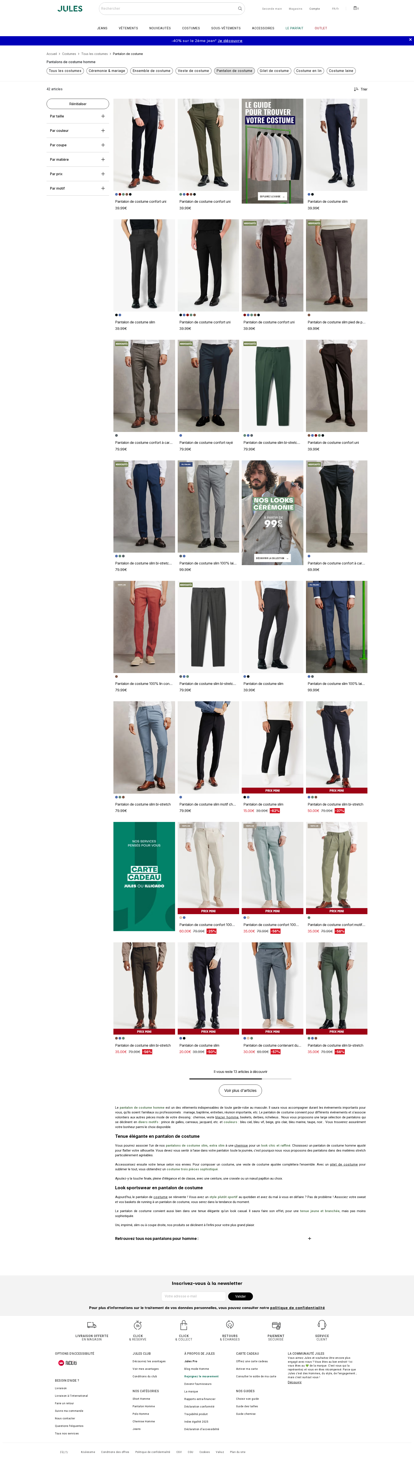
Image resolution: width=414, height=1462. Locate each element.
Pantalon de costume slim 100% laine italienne (215, 563)
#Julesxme (88, 1452)
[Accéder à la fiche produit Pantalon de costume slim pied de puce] (337, 265)
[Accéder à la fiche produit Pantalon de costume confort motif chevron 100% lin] (337, 868)
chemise (241, 1145)
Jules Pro (191, 1361)
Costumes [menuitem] (191, 28)
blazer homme (227, 1117)
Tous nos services (67, 1433)
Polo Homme (141, 1413)
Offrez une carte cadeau (252, 1361)
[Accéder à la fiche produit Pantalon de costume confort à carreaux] (144, 386)
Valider (240, 1296)
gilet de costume (344, 1164)
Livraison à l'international (71, 1395)
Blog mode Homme (196, 1368)
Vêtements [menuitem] (128, 28)
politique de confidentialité (297, 1308)
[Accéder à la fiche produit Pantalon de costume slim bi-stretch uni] (272, 386)
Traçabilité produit (196, 1414)
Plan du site (237, 1452)
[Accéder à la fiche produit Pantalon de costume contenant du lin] (272, 988)
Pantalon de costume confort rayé (206, 442)
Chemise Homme (144, 1421)
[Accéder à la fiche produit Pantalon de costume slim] (337, 145)
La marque (191, 1391)
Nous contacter (65, 1418)
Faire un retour (64, 1403)
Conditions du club (145, 1376)
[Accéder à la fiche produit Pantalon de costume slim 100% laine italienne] (208, 506)
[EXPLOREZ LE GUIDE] (272, 151)
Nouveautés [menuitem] (160, 28)
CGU (190, 1452)
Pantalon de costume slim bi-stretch (143, 804)
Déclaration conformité (199, 1406)
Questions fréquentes (69, 1426)
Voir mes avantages (146, 1368)
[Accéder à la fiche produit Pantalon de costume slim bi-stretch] (144, 747)
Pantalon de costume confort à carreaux (146, 442)
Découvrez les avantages (149, 1361)
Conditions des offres (115, 1452)
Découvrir (295, 1382)
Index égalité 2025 (196, 1421)
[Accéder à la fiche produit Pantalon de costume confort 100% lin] (208, 868)
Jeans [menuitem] (102, 28)
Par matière (59, 159)
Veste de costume (193, 71)
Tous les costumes (65, 71)
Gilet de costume (274, 71)
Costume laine (341, 71)
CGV (179, 1452)
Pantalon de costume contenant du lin (272, 1045)
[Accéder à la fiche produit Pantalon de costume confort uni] (144, 145)
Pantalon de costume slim (328, 201)
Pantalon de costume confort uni (140, 201)
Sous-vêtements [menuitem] (226, 28)
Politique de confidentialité (152, 1452)
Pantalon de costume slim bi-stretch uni (273, 442)
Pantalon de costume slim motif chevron (210, 804)
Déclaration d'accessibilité (201, 1429)
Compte (314, 9)
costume (161, 1197)
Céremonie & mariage (107, 71)
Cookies (204, 1452)
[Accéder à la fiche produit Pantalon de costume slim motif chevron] (208, 747)
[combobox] (172, 9)
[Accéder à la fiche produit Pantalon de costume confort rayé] (208, 386)
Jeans (137, 1429)
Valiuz (220, 1452)
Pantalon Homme (144, 1406)
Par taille (57, 116)
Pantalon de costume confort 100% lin (209, 925)
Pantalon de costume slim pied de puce (338, 322)
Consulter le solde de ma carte (256, 1376)
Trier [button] (364, 89)
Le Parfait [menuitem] (295, 28)
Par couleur (59, 130)
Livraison (61, 1388)
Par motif (57, 188)
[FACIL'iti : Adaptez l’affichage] (67, 1363)
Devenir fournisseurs (198, 1384)
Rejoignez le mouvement (201, 1376)
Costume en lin (309, 71)
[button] (169, 104)
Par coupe (58, 145)
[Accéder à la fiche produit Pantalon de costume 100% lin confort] (144, 627)
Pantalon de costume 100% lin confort (145, 683)
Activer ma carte (247, 1368)
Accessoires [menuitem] (263, 28)
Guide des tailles (247, 1406)
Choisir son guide (247, 1398)
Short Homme (141, 1398)
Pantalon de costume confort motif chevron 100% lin (349, 925)
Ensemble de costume (152, 71)
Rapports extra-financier (199, 1399)
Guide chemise (246, 1413)
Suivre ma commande (69, 1410)
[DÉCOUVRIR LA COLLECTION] (272, 512)
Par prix (56, 174)
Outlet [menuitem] (321, 28)
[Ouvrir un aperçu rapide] (169, 103)
